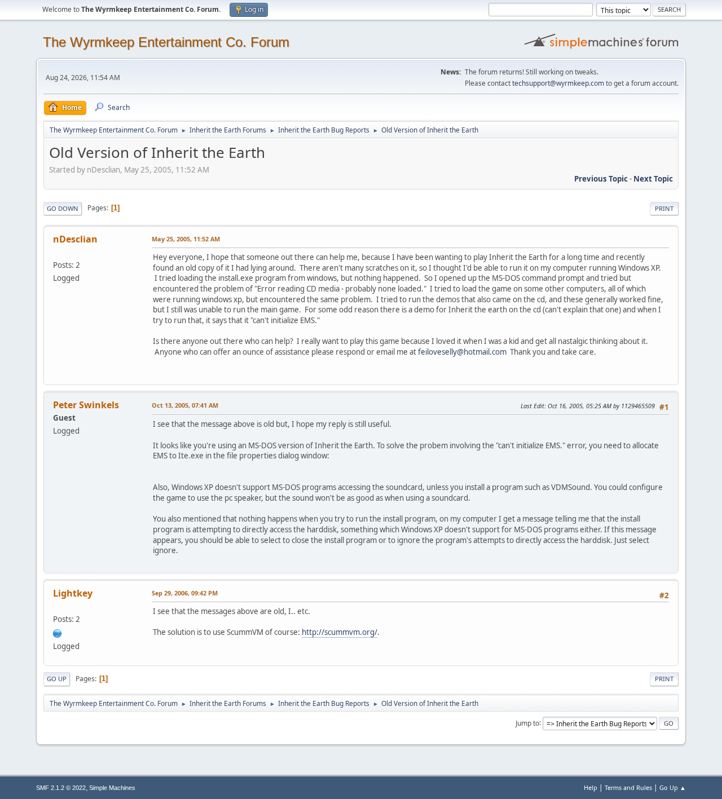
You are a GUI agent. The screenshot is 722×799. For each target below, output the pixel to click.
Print (664, 208)
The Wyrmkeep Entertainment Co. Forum (166, 42)
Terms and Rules (628, 787)
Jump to (527, 722)
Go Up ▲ (672, 787)
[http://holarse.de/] (57, 632)
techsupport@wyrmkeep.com (558, 83)
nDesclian (75, 239)
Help (590, 787)
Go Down (62, 208)
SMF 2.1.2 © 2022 (61, 787)
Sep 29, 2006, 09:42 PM (185, 593)
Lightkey (73, 593)
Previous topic (601, 179)
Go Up (57, 678)
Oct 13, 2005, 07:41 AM (185, 405)
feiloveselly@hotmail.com (462, 352)
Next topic (653, 179)
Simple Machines (112, 787)
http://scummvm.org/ (339, 632)
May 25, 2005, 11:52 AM (186, 239)
